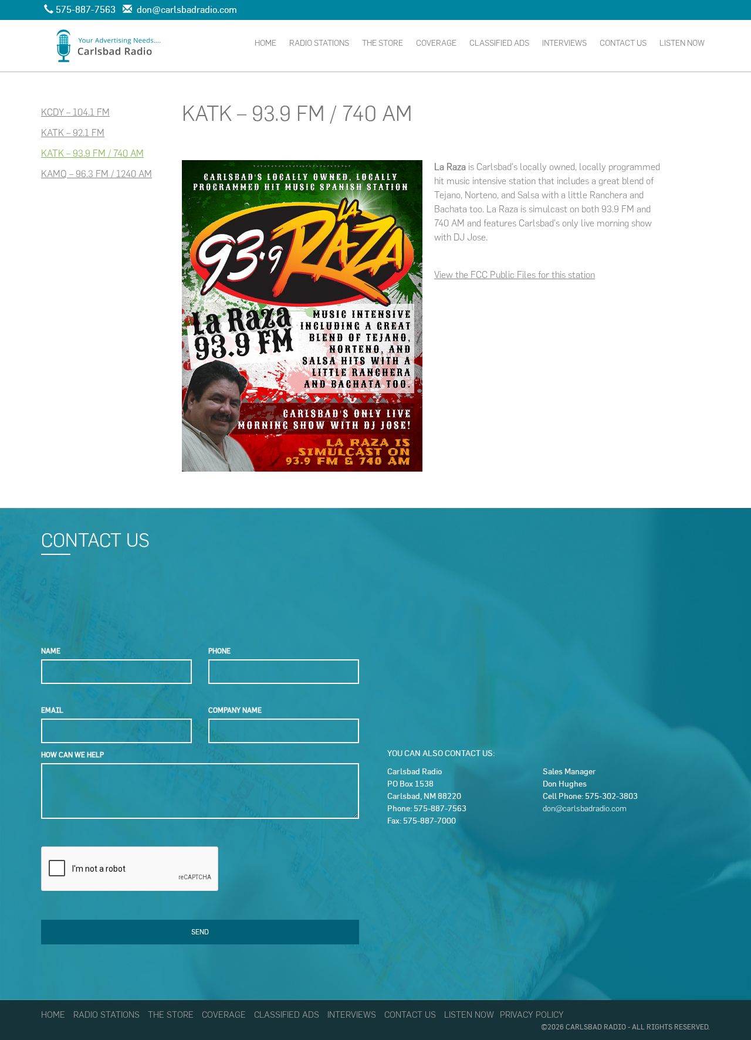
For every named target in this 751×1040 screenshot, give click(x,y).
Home (265, 43)
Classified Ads (499, 43)
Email (52, 710)
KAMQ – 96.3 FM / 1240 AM (96, 173)
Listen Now (682, 43)
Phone (219, 650)
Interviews (564, 43)
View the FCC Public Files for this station (514, 274)
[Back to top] (718, 1007)
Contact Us (623, 43)
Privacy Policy (532, 1014)
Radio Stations (319, 43)
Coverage (436, 43)
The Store (382, 43)
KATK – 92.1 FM (72, 132)
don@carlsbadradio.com (585, 809)
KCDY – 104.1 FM (75, 112)
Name (50, 650)
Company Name (235, 710)
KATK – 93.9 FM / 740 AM (92, 153)
